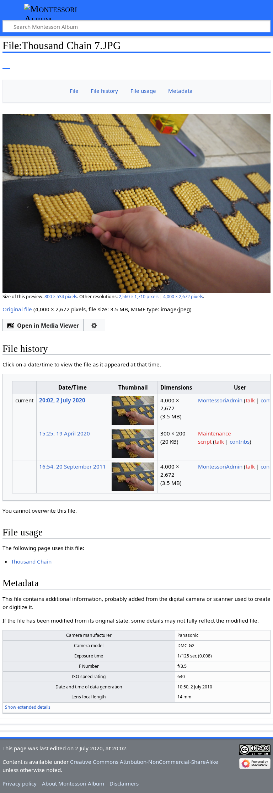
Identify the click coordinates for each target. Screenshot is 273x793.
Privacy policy (19, 783)
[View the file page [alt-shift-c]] (6, 64)
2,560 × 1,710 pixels (139, 296)
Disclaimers (124, 783)
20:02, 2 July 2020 (62, 400)
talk (250, 400)
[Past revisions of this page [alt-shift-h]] (248, 64)
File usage (143, 90)
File (74, 90)
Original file (17, 309)
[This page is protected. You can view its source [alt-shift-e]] (235, 64)
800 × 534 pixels (60, 296)
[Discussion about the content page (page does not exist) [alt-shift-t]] (22, 64)
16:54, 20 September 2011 (72, 466)
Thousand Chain (31, 561)
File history (104, 90)
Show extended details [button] (27, 707)
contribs (240, 441)
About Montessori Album (73, 783)
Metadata (180, 90)
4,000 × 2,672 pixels (183, 296)
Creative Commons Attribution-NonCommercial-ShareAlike (144, 761)
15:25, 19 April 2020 (64, 433)
